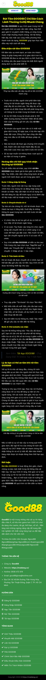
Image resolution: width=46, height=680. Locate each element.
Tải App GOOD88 (25, 353)
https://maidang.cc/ (20, 568)
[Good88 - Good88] (23, 4)
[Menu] (3, 4)
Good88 (15, 564)
